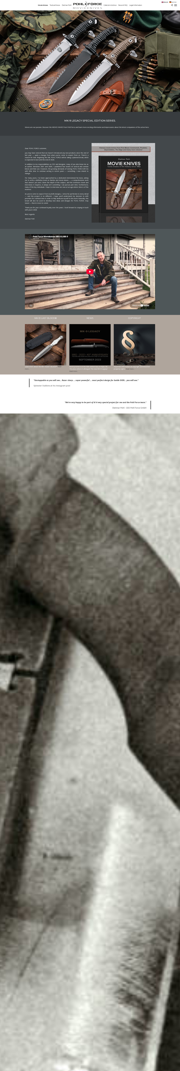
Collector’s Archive (110, 5)
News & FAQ (122, 5)
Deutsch (174, 2)
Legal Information (135, 5)
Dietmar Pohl (66, 5)
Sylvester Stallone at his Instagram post (52, 385)
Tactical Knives (55, 5)
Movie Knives (43, 5)
